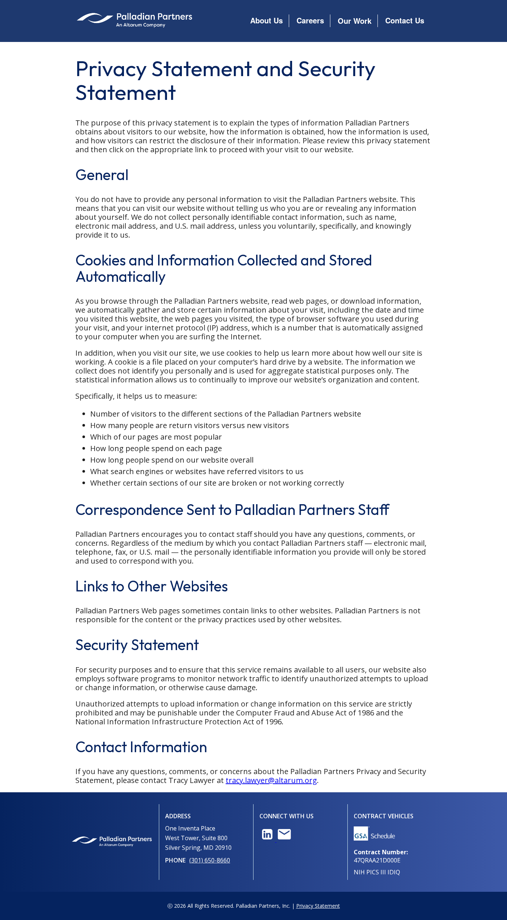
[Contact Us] (284, 840)
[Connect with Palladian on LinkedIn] (268, 840)
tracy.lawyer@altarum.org (271, 780)
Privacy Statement (318, 905)
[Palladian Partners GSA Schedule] (374, 838)
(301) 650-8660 (209, 860)
